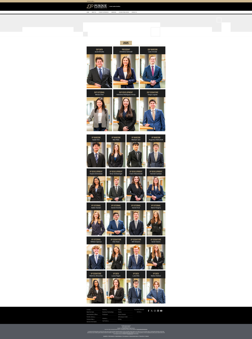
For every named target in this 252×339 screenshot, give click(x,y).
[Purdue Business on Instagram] (155, 310)
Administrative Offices (92, 314)
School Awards (122, 314)
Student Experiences (104, 12)
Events (119, 312)
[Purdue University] (97, 6)
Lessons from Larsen (124, 12)
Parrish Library (90, 317)
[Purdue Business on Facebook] (148, 310)
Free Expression (125, 336)
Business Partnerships (108, 312)
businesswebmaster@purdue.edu (142, 329)
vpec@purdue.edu (130, 333)
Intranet (104, 318)
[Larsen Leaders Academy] (116, 6)
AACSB (138, 312)
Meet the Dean (90, 312)
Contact (89, 309)
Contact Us (134, 12)
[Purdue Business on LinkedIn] (158, 310)
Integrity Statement (118, 336)
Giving (119, 319)
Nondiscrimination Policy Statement (128, 332)
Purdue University (125, 328)
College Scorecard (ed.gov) (134, 336)
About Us (94, 12)
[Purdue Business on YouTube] (161, 310)
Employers (105, 314)
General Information (92, 321)
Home (88, 12)
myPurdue (105, 321)
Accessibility (105, 336)
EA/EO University (111, 336)
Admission (113, 12)
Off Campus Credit (122, 317)
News (119, 309)
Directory (104, 309)
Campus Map (90, 319)
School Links (90, 1)
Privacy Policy (142, 336)
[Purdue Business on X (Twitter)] (151, 310)
